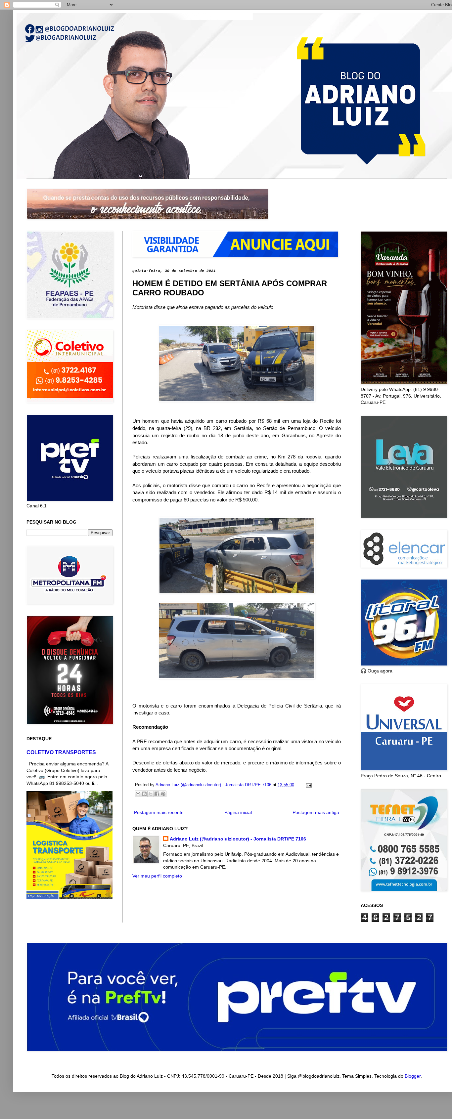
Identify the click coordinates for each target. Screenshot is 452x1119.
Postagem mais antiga (316, 812)
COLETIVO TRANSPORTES (61, 752)
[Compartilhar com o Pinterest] (163, 794)
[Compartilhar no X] (150, 794)
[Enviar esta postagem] (308, 785)
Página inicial (238, 812)
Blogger (413, 1076)
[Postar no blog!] (144, 794)
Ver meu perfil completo (157, 876)
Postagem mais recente (159, 812)
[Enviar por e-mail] (138, 794)
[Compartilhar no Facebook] (157, 794)
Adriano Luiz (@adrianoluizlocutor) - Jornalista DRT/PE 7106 (238, 838)
